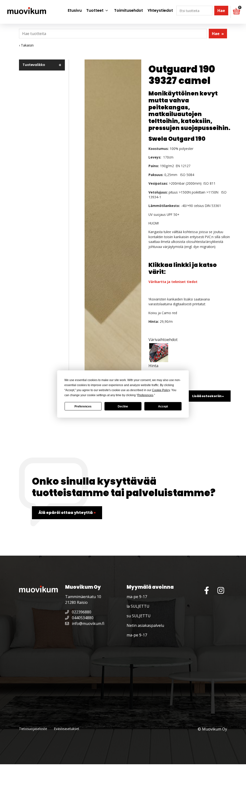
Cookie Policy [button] (161, 390)
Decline (123, 406)
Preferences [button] (145, 395)
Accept (163, 406)
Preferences (83, 406)
